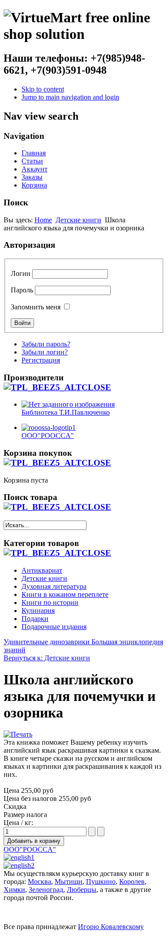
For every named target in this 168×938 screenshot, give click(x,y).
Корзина (34, 185)
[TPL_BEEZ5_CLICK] (57, 387)
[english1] (19, 857)
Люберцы (81, 889)
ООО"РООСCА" (30, 849)
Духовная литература (54, 586)
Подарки (35, 618)
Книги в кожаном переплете (65, 594)
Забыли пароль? (46, 344)
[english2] (19, 865)
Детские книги (78, 220)
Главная (34, 153)
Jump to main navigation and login (70, 97)
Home (43, 220)
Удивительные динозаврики (47, 642)
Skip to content (43, 89)
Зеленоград (46, 889)
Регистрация (41, 360)
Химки (14, 889)
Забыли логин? (45, 352)
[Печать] (18, 734)
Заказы (32, 177)
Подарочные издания (54, 626)
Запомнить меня (35, 307)
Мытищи (68, 881)
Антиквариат (42, 570)
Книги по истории (50, 602)
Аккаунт (34, 169)
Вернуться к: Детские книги (47, 658)
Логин (20, 273)
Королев (132, 881)
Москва (39, 881)
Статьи (32, 161)
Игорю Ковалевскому (111, 926)
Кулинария (38, 610)
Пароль (22, 290)
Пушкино (101, 881)
